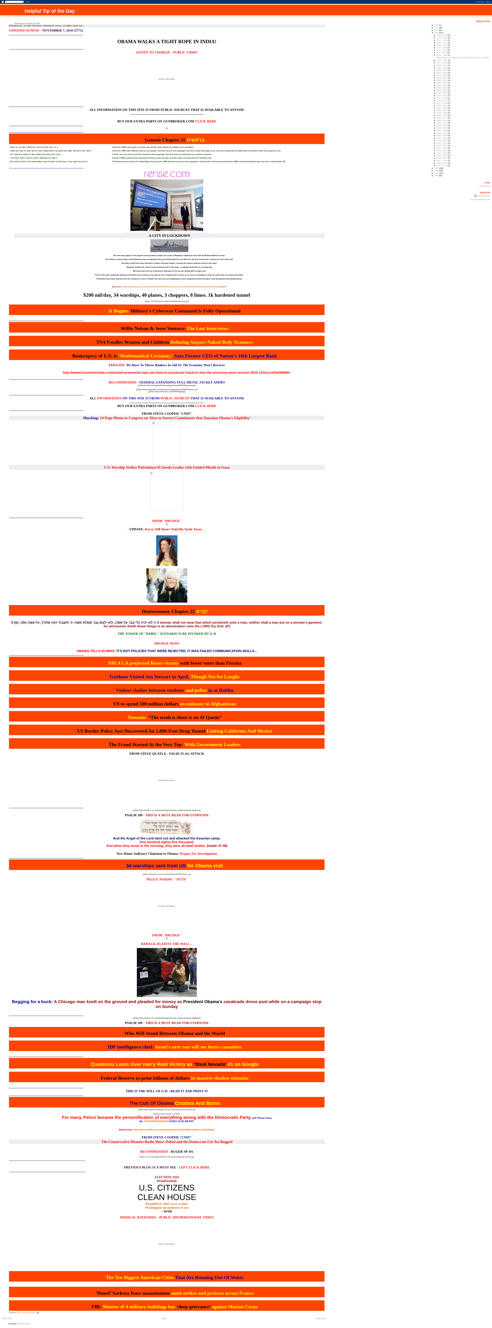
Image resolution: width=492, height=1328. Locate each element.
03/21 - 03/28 (442, 138)
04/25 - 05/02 (442, 125)
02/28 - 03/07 (442, 146)
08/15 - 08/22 (442, 85)
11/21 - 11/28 (442, 48)
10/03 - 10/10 (442, 68)
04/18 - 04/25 (442, 128)
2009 (436, 168)
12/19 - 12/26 (442, 38)
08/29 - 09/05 (442, 80)
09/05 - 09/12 (442, 78)
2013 (436, 25)
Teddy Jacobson (483, 196)
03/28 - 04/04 (442, 135)
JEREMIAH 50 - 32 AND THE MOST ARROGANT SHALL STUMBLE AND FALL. (46, 26)
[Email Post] (37, 1312)
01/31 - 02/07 (442, 156)
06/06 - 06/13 (442, 110)
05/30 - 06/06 (442, 113)
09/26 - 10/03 (442, 70)
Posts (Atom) (24, 1324)
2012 (436, 28)
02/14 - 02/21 (442, 151)
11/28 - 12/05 (442, 45)
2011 (436, 30)
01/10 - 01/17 (442, 163)
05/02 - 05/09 (442, 123)
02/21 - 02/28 (442, 148)
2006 (436, 176)
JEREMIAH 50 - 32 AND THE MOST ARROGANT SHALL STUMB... (463, 58)
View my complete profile (480, 199)
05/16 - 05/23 (442, 118)
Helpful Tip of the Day (50, 11)
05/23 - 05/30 (442, 115)
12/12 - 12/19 (442, 40)
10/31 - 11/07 (442, 55)
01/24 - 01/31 (442, 158)
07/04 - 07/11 (442, 100)
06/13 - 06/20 (442, 108)
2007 (436, 173)
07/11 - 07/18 (442, 98)
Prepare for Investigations (198, 853)
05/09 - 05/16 (442, 120)
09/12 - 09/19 (442, 75)
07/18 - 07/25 (442, 95)
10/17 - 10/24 (442, 63)
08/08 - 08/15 (442, 88)
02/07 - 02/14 (442, 153)
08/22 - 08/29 (442, 83)
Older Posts (320, 1318)
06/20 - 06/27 (442, 105)
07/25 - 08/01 (442, 93)
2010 (436, 33)
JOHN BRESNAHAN (155, 1121)
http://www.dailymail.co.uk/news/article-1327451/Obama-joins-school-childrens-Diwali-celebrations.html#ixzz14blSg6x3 (174, 287)
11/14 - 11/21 (442, 50)
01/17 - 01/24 (442, 161)
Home (164, 1318)
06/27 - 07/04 (442, 103)
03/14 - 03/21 (442, 140)
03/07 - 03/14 (442, 143)
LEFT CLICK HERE (194, 1167)
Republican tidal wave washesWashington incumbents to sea (166, 1205)
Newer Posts (7, 1318)
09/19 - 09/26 (442, 73)
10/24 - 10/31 (442, 60)
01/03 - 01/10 (442, 166)
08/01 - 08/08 (442, 90)
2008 (436, 171)
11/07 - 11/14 (442, 53)
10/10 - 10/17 (442, 65)
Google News (484, 186)
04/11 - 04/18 (442, 130)
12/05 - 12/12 (442, 43)
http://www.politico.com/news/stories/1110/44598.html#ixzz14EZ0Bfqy (174, 1129)
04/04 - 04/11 (442, 133)
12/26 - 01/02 (442, 35)
